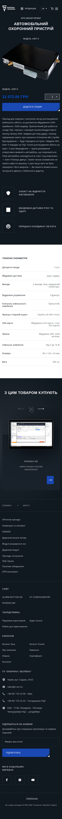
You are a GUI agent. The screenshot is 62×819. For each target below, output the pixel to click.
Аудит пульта (35, 620)
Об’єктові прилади (11, 519)
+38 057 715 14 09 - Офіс (19, 694)
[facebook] (6, 779)
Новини (6, 656)
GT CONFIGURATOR (39, 597)
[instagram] (19, 779)
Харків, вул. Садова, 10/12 (20, 679)
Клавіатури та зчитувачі (13, 525)
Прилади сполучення (12, 556)
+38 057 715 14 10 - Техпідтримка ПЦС (26, 701)
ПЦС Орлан (8, 561)
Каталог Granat (36, 644)
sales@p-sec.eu (15, 687)
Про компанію (9, 650)
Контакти (6, 662)
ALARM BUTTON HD (12, 597)
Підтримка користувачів (13, 620)
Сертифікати (35, 656)
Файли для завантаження (14, 626)
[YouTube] (32, 779)
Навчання (34, 650)
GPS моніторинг (10, 571)
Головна (6, 506)
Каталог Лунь (8, 644)
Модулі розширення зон (14, 544)
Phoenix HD (31, 461)
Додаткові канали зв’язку (14, 538)
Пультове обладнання (13, 566)
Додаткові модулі (10, 550)
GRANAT (6, 531)
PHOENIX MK (8, 603)
